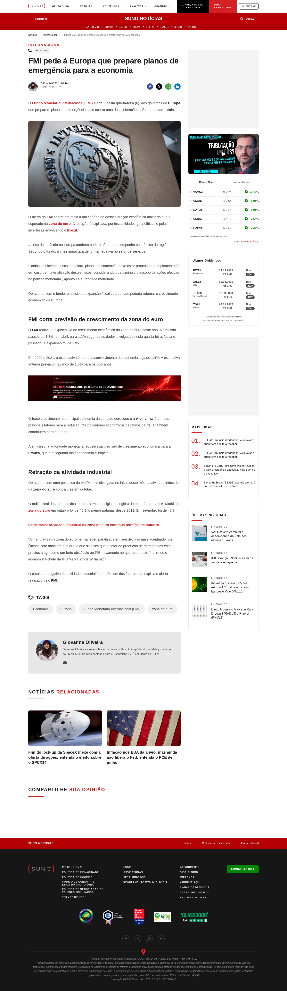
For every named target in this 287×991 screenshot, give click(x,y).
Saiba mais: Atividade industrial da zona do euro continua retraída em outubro (93, 525)
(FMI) (62, 103)
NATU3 (197, 209)
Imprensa (187, 877)
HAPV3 (197, 227)
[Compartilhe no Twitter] (159, 86)
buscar (251, 19)
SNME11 (164, 27)
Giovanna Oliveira (83, 642)
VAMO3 (198, 191)
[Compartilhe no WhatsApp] (168, 86)
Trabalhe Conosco (194, 892)
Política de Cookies (77, 877)
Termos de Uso (73, 897)
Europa (66, 609)
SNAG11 (109, 27)
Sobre (187, 843)
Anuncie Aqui (190, 882)
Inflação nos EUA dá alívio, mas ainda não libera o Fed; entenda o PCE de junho (142, 757)
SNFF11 (150, 27)
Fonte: (246, 241)
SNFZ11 (95, 27)
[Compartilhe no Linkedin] (177, 86)
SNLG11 (192, 27)
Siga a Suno (189, 872)
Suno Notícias (40, 843)
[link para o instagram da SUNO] (149, 938)
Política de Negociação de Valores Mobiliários (82, 891)
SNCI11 (178, 27)
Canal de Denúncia (194, 887)
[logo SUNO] (36, 6)
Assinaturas (133, 872)
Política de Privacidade (216, 843)
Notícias (32, 35)
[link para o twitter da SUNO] (137, 938)
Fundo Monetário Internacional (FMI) (111, 609)
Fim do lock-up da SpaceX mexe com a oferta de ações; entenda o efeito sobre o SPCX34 (64, 757)
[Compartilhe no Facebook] (150, 86)
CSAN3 (197, 200)
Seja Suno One (134, 877)
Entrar (251, 6)
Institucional (72, 867)
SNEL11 (123, 27)
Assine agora (243, 869)
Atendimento (190, 867)
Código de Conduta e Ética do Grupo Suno (78, 883)
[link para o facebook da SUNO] (125, 938)
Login (127, 867)
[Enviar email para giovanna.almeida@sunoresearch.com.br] (65, 662)
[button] (39, 19)
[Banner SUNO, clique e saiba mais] (104, 391)
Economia (42, 50)
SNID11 (137, 27)
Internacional (50, 35)
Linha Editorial (250, 843)
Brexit (72, 230)
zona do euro (39, 510)
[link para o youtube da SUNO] (161, 938)
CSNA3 (197, 218)
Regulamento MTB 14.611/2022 (145, 882)
